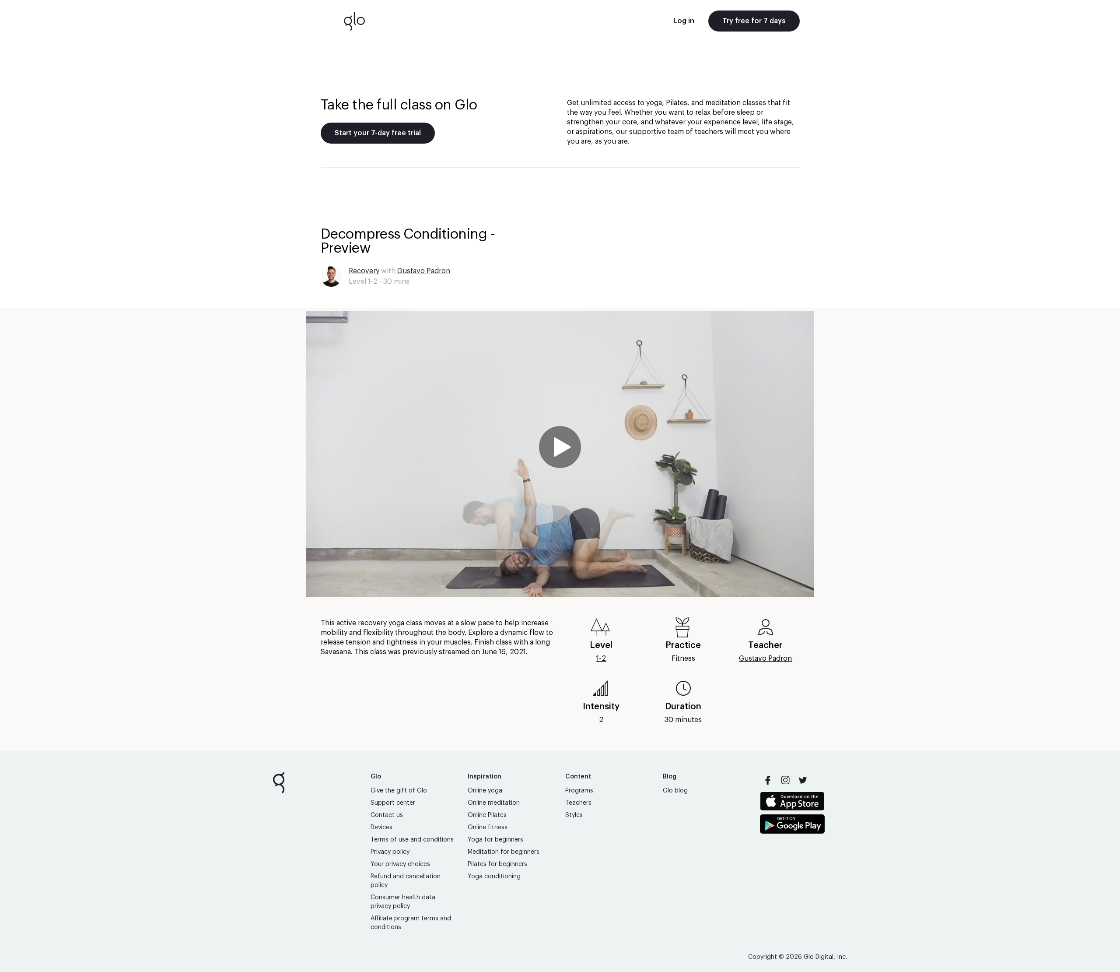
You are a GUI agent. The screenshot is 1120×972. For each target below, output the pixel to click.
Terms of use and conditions (412, 840)
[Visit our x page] (803, 780)
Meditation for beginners (503, 852)
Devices (381, 827)
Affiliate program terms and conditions (411, 923)
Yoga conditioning (494, 876)
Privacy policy (390, 852)
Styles (574, 815)
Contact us (387, 815)
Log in (683, 21)
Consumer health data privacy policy (403, 902)
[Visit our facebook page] (768, 780)
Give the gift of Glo (399, 791)
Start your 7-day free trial (378, 133)
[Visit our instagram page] (785, 780)
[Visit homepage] (354, 21)
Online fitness (488, 827)
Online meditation (494, 803)
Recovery (364, 271)
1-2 (601, 658)
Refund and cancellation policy (406, 880)
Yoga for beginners (495, 840)
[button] (560, 454)
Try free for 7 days (754, 21)
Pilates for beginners (497, 864)
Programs (579, 791)
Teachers (578, 803)
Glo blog (675, 791)
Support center (393, 803)
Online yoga (485, 791)
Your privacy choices (400, 864)
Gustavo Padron (423, 271)
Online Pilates (487, 815)
